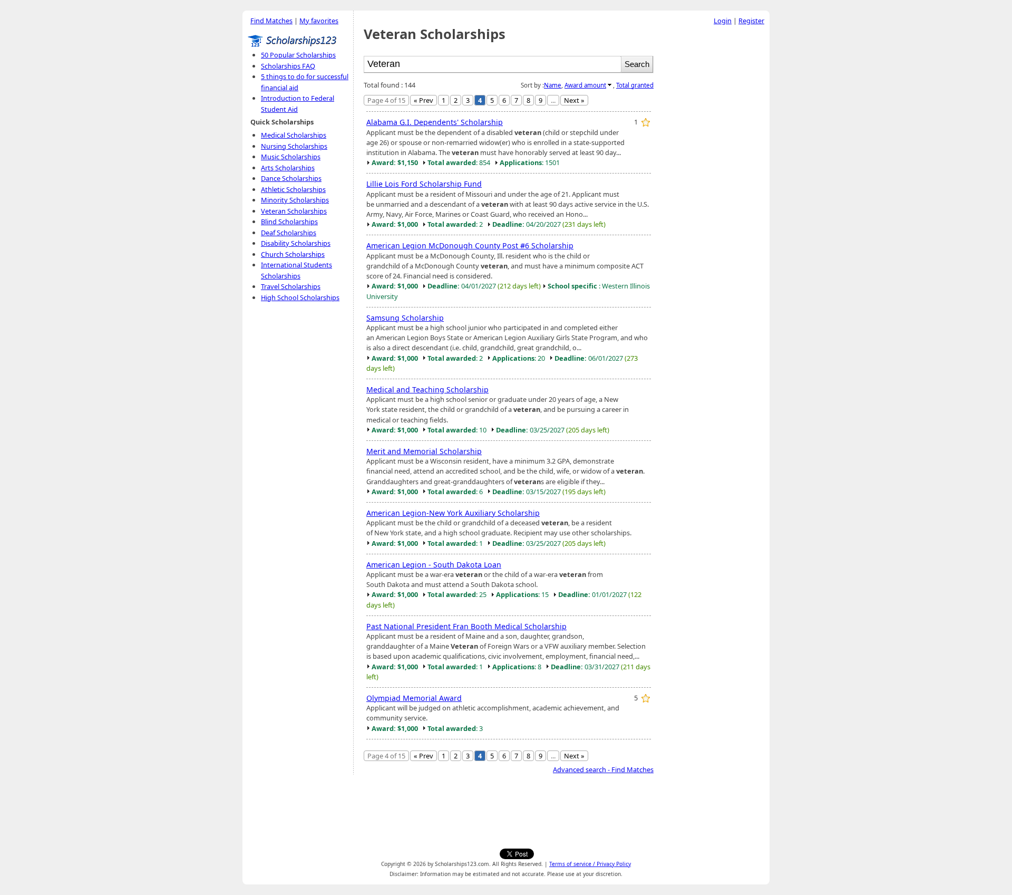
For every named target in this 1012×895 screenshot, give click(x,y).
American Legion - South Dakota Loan (433, 565)
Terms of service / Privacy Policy (590, 864)
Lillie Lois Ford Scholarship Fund (424, 184)
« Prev (423, 100)
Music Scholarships (290, 156)
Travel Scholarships (290, 286)
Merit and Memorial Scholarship (424, 451)
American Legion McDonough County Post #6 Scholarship (469, 245)
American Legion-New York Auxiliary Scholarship (453, 513)
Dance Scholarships (291, 178)
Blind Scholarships (289, 221)
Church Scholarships (293, 254)
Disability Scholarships (295, 243)
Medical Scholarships (293, 135)
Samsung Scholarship (405, 318)
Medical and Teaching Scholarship (427, 389)
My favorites (318, 20)
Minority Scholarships (295, 200)
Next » (574, 100)
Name (552, 85)
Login (723, 20)
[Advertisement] (714, 189)
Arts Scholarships (288, 167)
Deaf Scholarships (288, 232)
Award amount (585, 85)
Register (751, 20)
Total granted (635, 85)
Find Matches (271, 20)
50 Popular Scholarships (298, 55)
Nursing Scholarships (294, 146)
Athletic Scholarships (293, 189)
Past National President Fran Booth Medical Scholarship (466, 626)
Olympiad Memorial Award (414, 698)
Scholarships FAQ (288, 66)
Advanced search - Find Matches (603, 769)
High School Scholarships (300, 297)
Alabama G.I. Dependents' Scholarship (434, 122)
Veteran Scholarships (294, 211)
